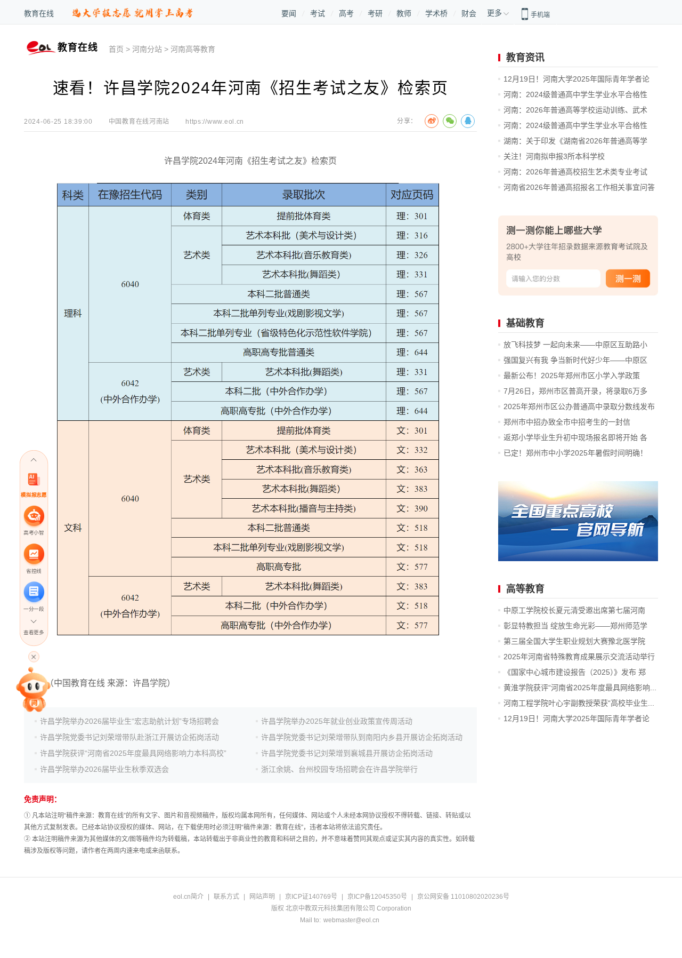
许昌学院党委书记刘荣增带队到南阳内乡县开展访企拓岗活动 (361, 737)
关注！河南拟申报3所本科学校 (554, 156)
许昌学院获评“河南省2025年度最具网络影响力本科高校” (133, 753)
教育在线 (39, 13)
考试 (317, 13)
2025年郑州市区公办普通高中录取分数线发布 (579, 406)
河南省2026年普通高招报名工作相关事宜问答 (579, 187)
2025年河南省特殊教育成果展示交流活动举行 (579, 656)
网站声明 (262, 896)
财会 (468, 13)
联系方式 (226, 896)
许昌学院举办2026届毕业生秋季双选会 (104, 769)
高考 (346, 13)
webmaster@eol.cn (351, 920)
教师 (403, 13)
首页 (116, 49)
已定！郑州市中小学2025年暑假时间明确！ (575, 453)
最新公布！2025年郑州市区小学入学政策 (572, 375)
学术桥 (436, 13)
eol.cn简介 (188, 896)
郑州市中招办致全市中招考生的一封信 (567, 422)
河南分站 (147, 49)
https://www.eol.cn (214, 121)
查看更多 (33, 632)
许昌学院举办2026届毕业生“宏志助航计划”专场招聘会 (129, 721)
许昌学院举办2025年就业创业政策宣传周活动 (336, 721)
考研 (375, 13)
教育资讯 (525, 57)
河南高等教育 (192, 49)
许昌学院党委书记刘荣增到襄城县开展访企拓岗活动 (347, 753)
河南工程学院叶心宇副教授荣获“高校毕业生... (579, 703)
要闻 (288, 13)
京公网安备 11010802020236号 (463, 896)
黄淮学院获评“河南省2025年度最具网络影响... (580, 687)
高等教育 (525, 589)
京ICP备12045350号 (377, 896)
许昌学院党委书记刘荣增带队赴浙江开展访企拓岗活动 (129, 737)
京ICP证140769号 (311, 896)
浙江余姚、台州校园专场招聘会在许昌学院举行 (339, 769)
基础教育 (525, 323)
